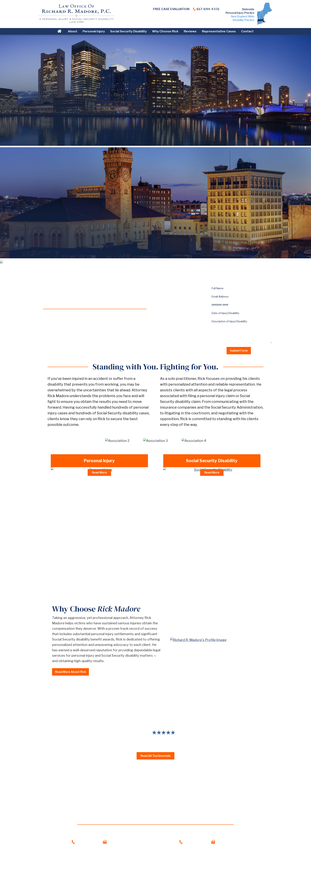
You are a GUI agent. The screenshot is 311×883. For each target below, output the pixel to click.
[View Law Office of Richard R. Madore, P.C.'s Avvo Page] (208, 18)
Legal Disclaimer (144, 871)
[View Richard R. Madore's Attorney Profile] (214, 640)
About (72, 31)
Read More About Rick (70, 672)
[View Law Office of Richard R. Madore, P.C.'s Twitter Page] (201, 18)
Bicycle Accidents (69, 504)
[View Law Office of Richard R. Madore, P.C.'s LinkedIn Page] (194, 18)
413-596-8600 (196, 842)
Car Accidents (66, 484)
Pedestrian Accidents (71, 511)
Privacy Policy (169, 871)
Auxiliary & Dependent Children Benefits (198, 504)
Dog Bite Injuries (68, 518)
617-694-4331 (208, 9)
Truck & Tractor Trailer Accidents (80, 490)
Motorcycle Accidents (72, 497)
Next (261, 728)
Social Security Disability (128, 31)
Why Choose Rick (165, 31)
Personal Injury (94, 31)
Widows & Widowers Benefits (191, 511)
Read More (99, 472)
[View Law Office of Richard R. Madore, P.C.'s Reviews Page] (216, 18)
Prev (49, 728)
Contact (247, 31)
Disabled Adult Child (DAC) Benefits (194, 497)
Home (60, 31)
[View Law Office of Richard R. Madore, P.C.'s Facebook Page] (186, 18)
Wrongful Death (67, 532)
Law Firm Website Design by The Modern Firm (155, 876)
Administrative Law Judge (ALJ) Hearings (199, 490)
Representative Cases (219, 31)
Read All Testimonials (155, 756)
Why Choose (96, 608)
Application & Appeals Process (191, 484)
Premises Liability (69, 525)
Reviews (190, 31)
